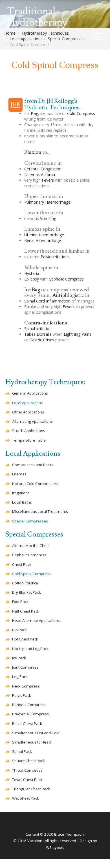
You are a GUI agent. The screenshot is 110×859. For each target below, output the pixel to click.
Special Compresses (66, 38)
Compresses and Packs (32, 464)
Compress (66, 279)
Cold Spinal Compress (31, 573)
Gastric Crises (41, 339)
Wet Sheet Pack (25, 798)
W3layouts (55, 847)
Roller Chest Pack (27, 723)
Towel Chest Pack (27, 779)
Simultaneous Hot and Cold (36, 732)
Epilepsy (31, 279)
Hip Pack (19, 629)
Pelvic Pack (21, 695)
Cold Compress (81, 113)
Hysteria (31, 273)
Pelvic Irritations (55, 256)
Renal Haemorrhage (42, 240)
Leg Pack (20, 676)
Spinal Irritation (38, 328)
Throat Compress (27, 770)
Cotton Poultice (25, 583)
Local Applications (26, 38)
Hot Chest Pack (25, 639)
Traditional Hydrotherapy (37, 17)
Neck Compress (26, 686)
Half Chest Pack (25, 611)
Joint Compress (25, 667)
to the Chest (31, 545)
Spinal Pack (22, 751)
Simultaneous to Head (31, 742)
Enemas (19, 474)
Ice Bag (31, 113)
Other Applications (28, 412)
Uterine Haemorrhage (44, 234)
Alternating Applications (32, 421)
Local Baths (22, 502)
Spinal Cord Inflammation (47, 301)
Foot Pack (20, 601)
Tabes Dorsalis (38, 334)
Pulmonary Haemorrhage (47, 202)
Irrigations (21, 492)
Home (10, 33)
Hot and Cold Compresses (35, 483)
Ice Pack (19, 657)
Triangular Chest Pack (31, 788)
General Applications (30, 393)
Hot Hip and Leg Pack (30, 648)
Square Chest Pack (28, 760)
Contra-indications (45, 323)
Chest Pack (21, 564)
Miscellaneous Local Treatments (40, 511)
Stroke (30, 306)
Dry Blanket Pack (26, 592)
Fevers (48, 180)
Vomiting (48, 218)
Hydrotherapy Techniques (45, 33)
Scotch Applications (28, 430)
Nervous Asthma (39, 174)
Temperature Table (29, 440)
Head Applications (36, 620)
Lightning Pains (77, 334)
